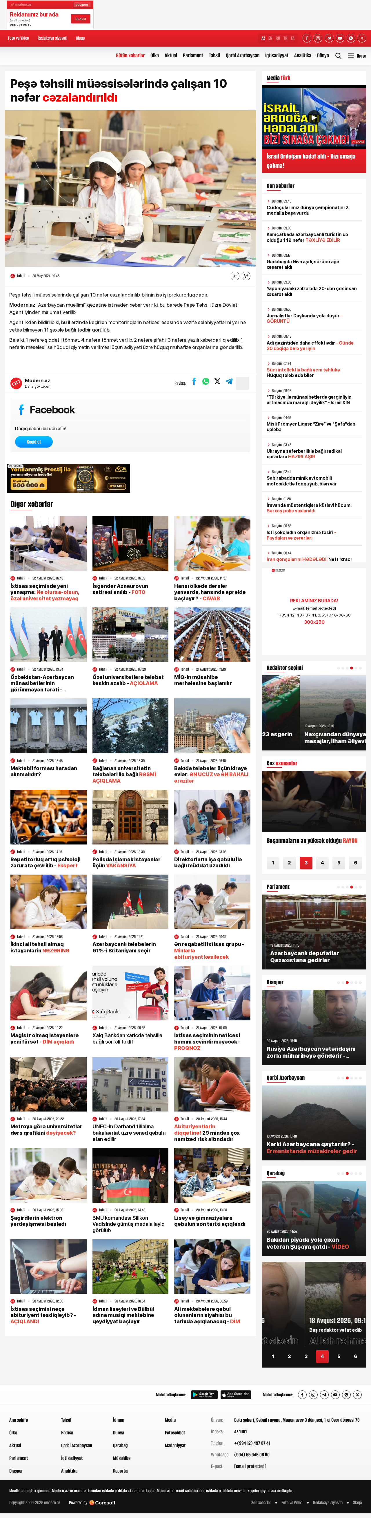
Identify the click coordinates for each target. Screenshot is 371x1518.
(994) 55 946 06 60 (252, 1454)
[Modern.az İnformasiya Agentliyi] (31, 1395)
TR (285, 38)
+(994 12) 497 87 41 (252, 1443)
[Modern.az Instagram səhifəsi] (318, 38)
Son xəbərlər (261, 1502)
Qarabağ (120, 1445)
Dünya (323, 55)
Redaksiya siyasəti (52, 38)
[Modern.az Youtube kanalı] (340, 38)
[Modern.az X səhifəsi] (362, 38)
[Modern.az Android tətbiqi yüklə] (204, 1394)
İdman (118, 1419)
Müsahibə (121, 1458)
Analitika (302, 55)
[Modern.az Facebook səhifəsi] (307, 38)
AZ (263, 38)
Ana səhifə (18, 1419)
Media (170, 1419)
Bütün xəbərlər (130, 55)
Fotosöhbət (175, 1432)
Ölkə (154, 55)
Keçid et (34, 441)
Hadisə (67, 1432)
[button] (338, 668)
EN (270, 38)
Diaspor (16, 1470)
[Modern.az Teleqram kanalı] (329, 38)
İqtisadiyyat (276, 55)
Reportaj (120, 1470)
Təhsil (214, 55)
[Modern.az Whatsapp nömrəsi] (351, 38)
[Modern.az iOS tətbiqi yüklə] (236, 1394)
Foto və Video (18, 38)
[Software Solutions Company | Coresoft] (102, 1503)
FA (292, 38)
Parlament (193, 55)
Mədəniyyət (175, 1445)
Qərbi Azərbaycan (242, 55)
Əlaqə (80, 38)
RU (278, 38)
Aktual (171, 55)
